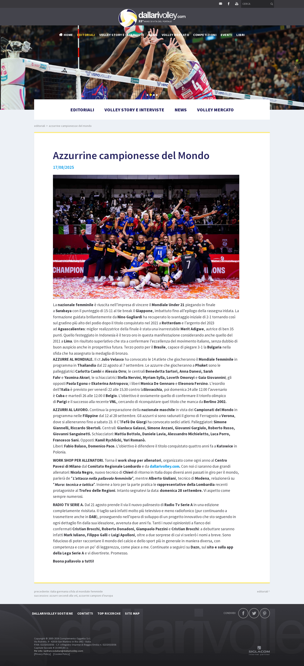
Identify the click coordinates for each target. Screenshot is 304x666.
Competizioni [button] (205, 35)
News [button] (153, 35)
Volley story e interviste (121, 35)
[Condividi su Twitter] (254, 613)
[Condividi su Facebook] (243, 613)
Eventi (226, 35)
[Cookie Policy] (61, 653)
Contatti (85, 613)
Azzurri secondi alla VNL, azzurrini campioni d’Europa (81, 595)
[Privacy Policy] (42, 653)
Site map (132, 613)
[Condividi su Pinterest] (265, 613)
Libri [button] (240, 35)
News (181, 110)
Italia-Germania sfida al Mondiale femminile (76, 591)
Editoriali (86, 35)
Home (68, 35)
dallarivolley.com (164, 466)
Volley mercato (175, 35)
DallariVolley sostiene (52, 613)
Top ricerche (109, 613)
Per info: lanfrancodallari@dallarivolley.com (58, 650)
